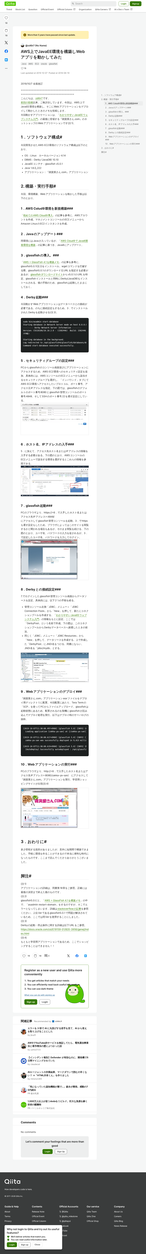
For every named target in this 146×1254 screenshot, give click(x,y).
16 (6, 23)
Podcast (63, 1235)
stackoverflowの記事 (69, 908)
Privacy (8, 1221)
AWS (31, 64)
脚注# (104, 152)
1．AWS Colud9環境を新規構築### (121, 103)
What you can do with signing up (39, 995)
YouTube (63, 1230)
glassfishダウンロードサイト (47, 274)
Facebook (64, 1226)
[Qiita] (10, 4)
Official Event (47, 9)
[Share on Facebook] (6, 51)
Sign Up (61, 1151)
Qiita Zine (91, 1216)
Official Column (66, 9)
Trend (9, 9)
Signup (135, 3)
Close (37, 1244)
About (7, 1211)
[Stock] (6, 30)
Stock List (20, 9)
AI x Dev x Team (123, 9)
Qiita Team (92, 1211)
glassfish (53, 64)
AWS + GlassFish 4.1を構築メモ (41, 262)
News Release (120, 1226)
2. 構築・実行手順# (110, 99)
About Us (118, 1211)
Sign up (24, 1244)
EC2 (37, 64)
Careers (117, 1216)
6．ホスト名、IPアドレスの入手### (121, 124)
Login (123, 3)
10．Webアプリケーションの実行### (122, 144)
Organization (85, 9)
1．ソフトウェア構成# (111, 95)
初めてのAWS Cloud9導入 (38, 215)
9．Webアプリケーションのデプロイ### (122, 138)
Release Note (38, 1211)
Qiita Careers (103, 9)
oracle (44, 64)
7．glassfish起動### (115, 128)
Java (24, 64)
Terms (7, 1216)
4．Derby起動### (113, 116)
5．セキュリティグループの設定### (121, 120)
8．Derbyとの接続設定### (117, 132)
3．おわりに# (107, 148)
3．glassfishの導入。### (117, 111)
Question (32, 9)
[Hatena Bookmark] (6, 60)
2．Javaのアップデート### (118, 107)
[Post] (6, 42)
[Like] (6, 18)
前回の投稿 (27, 102)
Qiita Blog (118, 1221)
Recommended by (43, 1021)
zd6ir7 (39, 98)
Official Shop (93, 1221)
